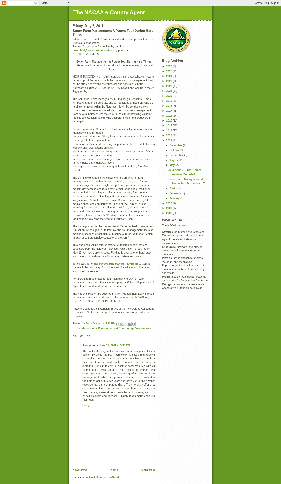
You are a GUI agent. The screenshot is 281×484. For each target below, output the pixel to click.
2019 (169, 100)
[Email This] (118, 324)
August (174, 160)
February (176, 193)
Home (114, 469)
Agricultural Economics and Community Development (116, 328)
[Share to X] (126, 324)
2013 (169, 130)
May (172, 165)
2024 (169, 76)
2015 (169, 120)
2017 (169, 110)
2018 (169, 105)
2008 (169, 213)
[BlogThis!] (122, 324)
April (173, 188)
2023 (169, 81)
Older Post (148, 469)
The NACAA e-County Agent (109, 12)
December (176, 145)
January (175, 198)
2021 (169, 91)
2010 (169, 203)
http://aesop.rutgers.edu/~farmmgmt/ (116, 263)
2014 (169, 125)
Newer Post (80, 469)
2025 (169, 71)
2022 (169, 86)
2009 (169, 208)
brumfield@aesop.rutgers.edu (92, 50)
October (175, 150)
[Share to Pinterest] (133, 324)
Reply (86, 405)
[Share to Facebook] (130, 324)
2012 (169, 135)
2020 (169, 95)
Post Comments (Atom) (104, 477)
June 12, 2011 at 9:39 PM (114, 345)
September (177, 155)
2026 (169, 66)
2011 (169, 140)
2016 (169, 115)
